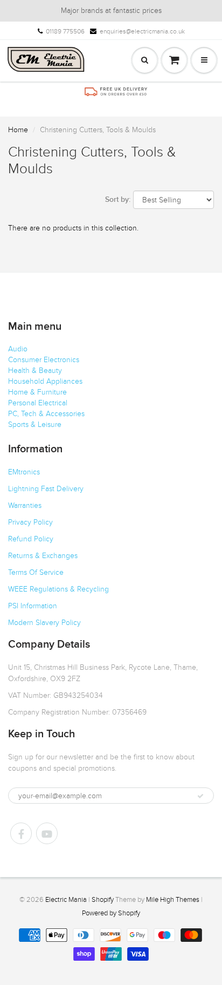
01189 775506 (65, 31)
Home (18, 129)
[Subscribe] (200, 796)
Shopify (103, 899)
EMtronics (24, 472)
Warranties (24, 505)
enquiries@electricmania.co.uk (142, 31)
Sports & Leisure (34, 424)
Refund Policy (30, 539)
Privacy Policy (30, 522)
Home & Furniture (37, 392)
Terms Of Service (36, 572)
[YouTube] (47, 833)
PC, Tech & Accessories (46, 413)
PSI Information (32, 605)
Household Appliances (45, 381)
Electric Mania (66, 899)
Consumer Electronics (43, 359)
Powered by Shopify (111, 913)
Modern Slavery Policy (44, 622)
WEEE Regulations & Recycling (58, 589)
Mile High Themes (172, 899)
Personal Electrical (37, 402)
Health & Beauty (35, 370)
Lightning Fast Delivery (46, 488)
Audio (17, 349)
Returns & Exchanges (43, 555)
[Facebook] (21, 833)
